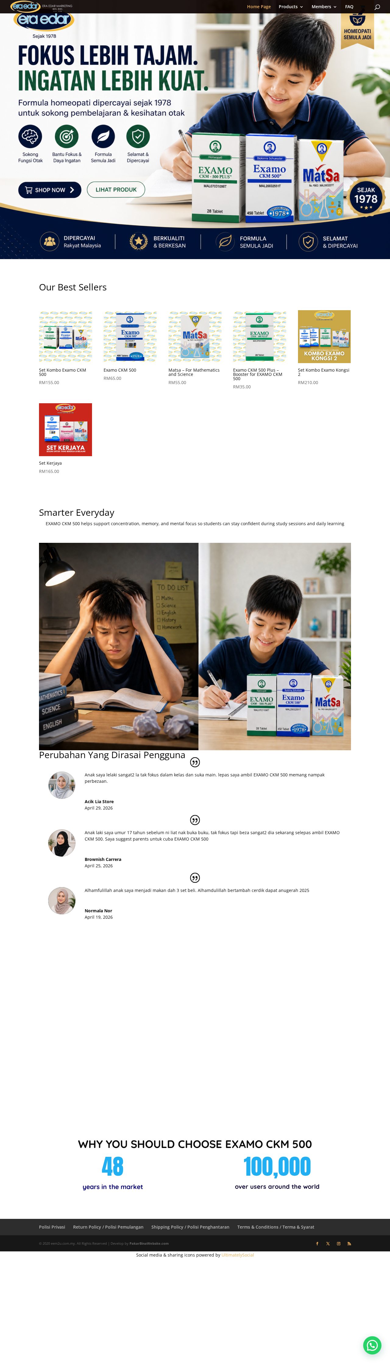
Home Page (259, 7)
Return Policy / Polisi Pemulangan (108, 1227)
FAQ (349, 7)
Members (321, 7)
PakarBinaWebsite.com (149, 1243)
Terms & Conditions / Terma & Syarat (275, 1227)
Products (288, 7)
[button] (372, 1345)
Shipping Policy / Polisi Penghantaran (190, 1227)
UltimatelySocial (238, 1255)
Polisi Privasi (52, 1227)
